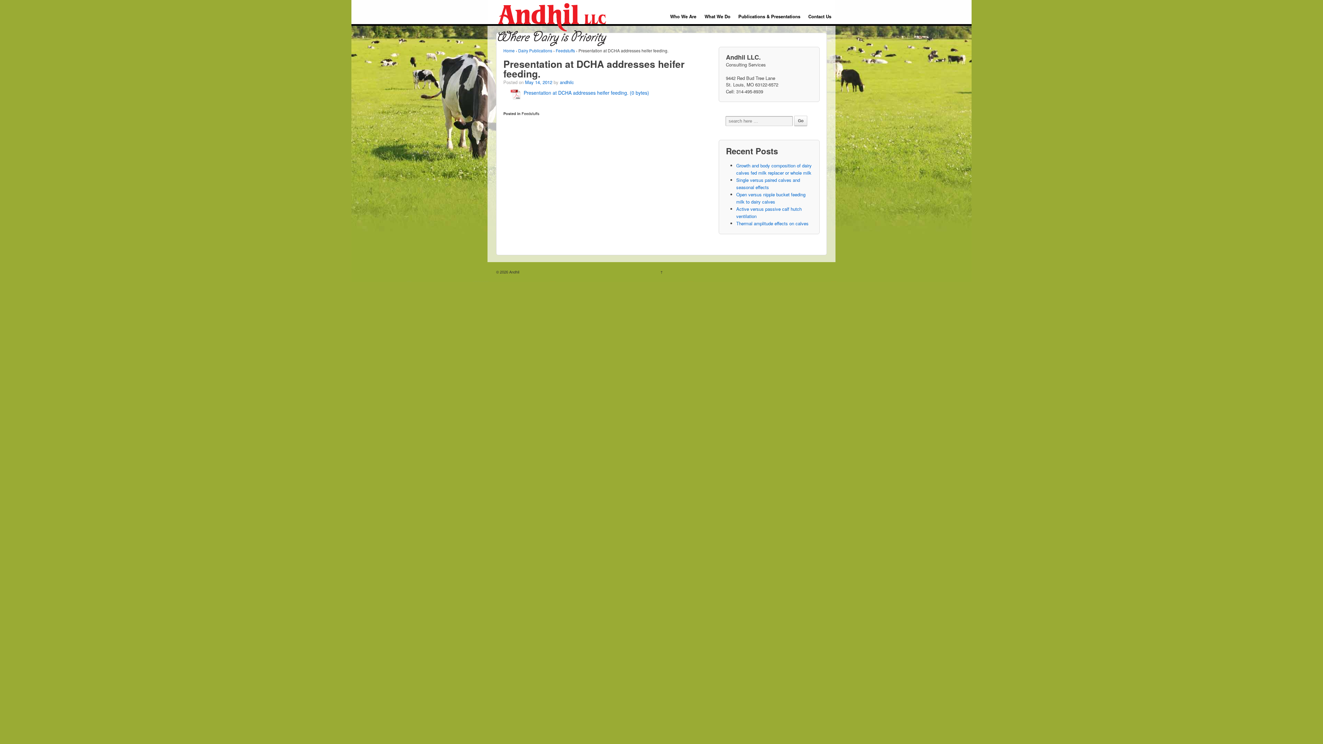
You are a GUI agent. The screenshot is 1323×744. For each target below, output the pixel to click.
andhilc (567, 82)
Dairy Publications (535, 50)
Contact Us (819, 16)
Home (509, 50)
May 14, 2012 (538, 82)
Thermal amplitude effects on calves (772, 223)
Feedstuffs (565, 50)
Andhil (513, 272)
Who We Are (683, 16)
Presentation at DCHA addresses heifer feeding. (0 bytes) (586, 92)
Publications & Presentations (769, 16)
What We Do (717, 16)
